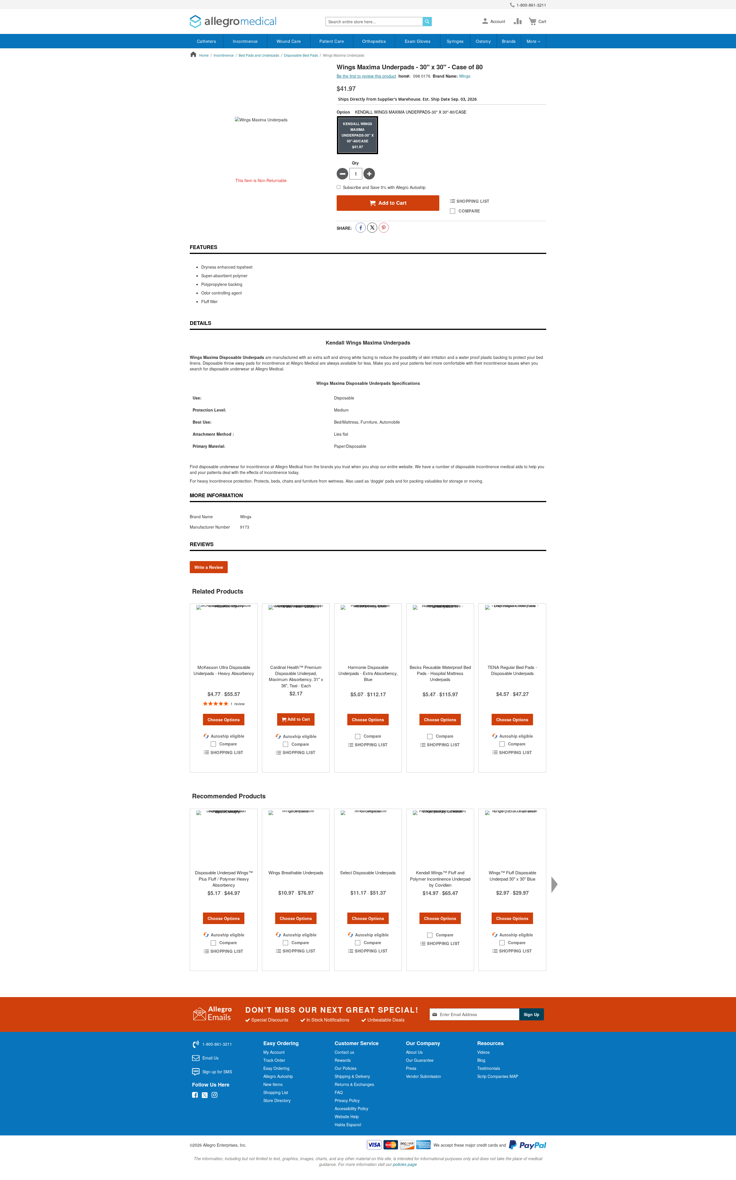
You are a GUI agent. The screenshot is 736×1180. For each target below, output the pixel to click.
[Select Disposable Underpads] (368, 838)
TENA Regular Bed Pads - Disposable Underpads (512, 670)
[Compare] (519, 21)
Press (411, 1068)
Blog (481, 1060)
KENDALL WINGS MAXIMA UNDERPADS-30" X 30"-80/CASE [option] (358, 135)
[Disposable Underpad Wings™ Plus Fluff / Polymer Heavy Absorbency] (223, 838)
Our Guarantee (420, 1060)
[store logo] (233, 21)
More (532, 41)
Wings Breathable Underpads (296, 872)
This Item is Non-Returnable (261, 180)
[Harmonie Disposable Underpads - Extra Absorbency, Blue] (368, 632)
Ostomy (483, 41)
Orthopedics (374, 41)
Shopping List (275, 1092)
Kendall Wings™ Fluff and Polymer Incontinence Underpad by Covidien (440, 878)
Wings (464, 76)
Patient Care (331, 41)
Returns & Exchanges (354, 1084)
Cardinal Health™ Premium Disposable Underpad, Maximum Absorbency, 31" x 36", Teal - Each (296, 676)
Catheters (206, 41)
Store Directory (277, 1100)
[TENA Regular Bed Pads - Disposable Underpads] (512, 632)
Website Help (347, 1116)
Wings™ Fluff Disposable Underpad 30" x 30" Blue (512, 875)
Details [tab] (200, 323)
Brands (509, 41)
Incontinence (245, 41)
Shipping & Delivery (352, 1076)
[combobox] (378, 21)
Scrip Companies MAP (497, 1076)
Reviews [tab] (202, 544)
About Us (414, 1052)
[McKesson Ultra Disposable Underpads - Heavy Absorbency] (223, 632)
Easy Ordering (276, 1068)
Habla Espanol (348, 1124)
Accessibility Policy (351, 1108)
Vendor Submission (423, 1076)
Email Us (210, 1058)
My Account (274, 1052)
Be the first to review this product (366, 76)
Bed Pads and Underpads (259, 55)
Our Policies (345, 1068)
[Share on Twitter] (372, 228)
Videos (483, 1052)
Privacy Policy (347, 1100)
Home (204, 55)
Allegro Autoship (278, 1076)
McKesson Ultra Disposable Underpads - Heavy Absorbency (223, 670)
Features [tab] (203, 247)
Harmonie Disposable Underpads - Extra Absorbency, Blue (368, 673)
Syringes (455, 41)
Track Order (274, 1060)
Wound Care (289, 41)
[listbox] (441, 135)
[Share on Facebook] (361, 228)
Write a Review (208, 567)
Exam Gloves (418, 41)
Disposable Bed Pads (301, 55)
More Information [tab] (216, 495)
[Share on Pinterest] (384, 228)
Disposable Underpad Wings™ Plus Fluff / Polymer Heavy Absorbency (224, 878)
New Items (273, 1084)
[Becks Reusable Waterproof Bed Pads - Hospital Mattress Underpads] (440, 632)
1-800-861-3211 (531, 5)
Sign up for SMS (217, 1071)
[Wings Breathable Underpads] (295, 838)
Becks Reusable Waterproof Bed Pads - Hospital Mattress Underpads (440, 673)
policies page (405, 1164)
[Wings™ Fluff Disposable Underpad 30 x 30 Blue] (512, 838)
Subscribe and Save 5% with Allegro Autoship (384, 187)
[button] (485, 21)
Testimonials (488, 1068)
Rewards (343, 1060)
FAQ (339, 1092)
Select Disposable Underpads (368, 872)
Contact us (344, 1052)
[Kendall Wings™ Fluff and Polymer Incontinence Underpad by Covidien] (440, 838)
